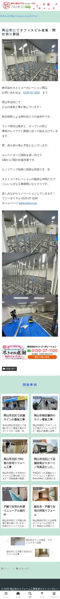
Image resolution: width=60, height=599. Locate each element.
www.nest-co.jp (28, 203)
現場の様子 (11, 369)
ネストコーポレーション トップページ (19, 15)
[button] (53, 471)
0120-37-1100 (31, 92)
